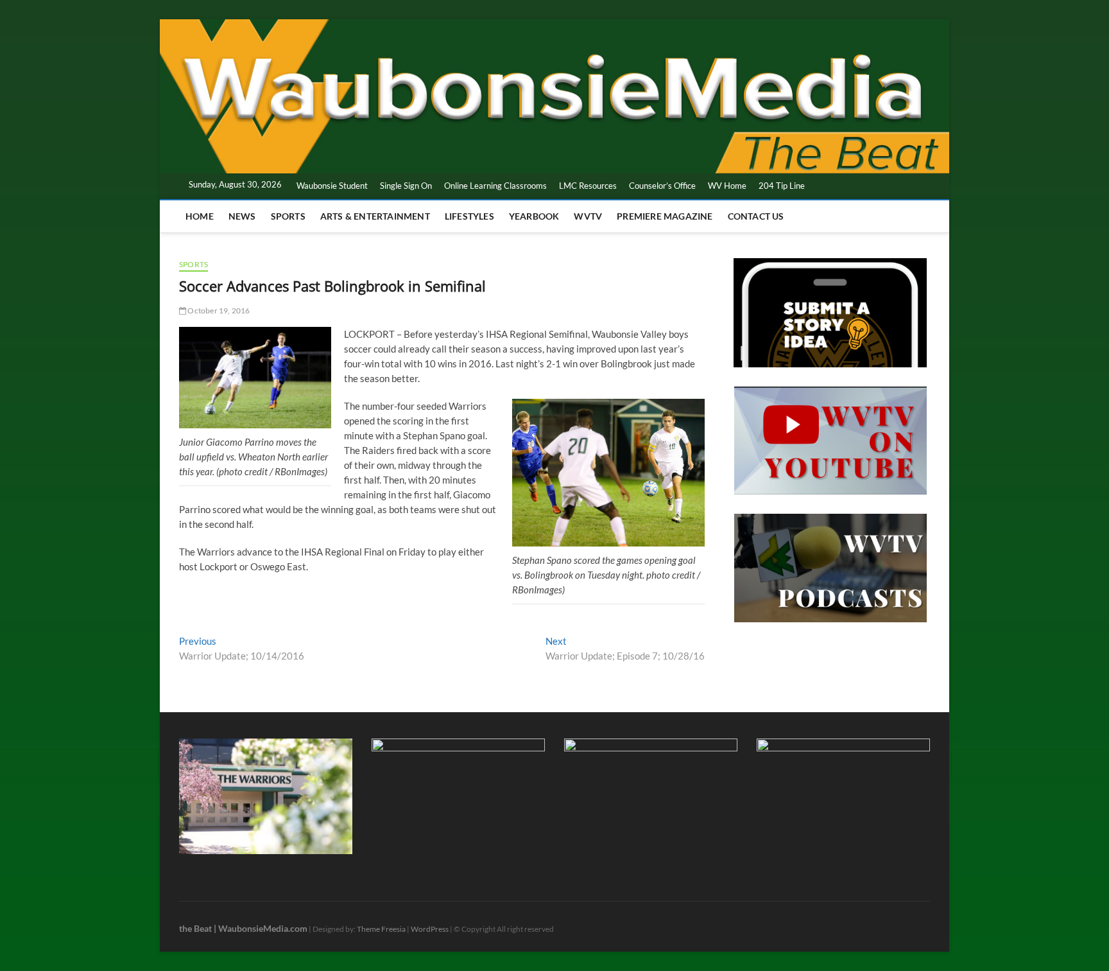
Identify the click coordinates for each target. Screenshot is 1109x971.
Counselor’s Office (662, 185)
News (242, 216)
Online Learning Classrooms (495, 185)
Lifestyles (469, 216)
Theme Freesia (381, 929)
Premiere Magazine (664, 216)
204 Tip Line (782, 185)
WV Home (727, 185)
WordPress (430, 929)
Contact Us (756, 216)
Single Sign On (406, 185)
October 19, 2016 (218, 310)
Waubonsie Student (332, 185)
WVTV (588, 216)
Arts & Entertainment (375, 216)
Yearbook (534, 216)
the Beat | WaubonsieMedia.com (243, 928)
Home (199, 216)
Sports (288, 216)
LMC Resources (588, 185)
